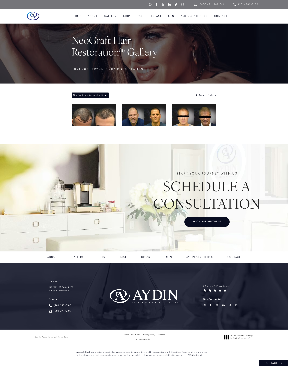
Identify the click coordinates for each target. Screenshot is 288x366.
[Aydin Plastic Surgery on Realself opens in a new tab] (182, 4)
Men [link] (171, 16)
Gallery (91, 69)
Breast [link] (156, 16)
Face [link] (141, 16)
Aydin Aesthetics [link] (194, 16)
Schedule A (207, 192)
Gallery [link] (110, 16)
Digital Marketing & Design (242, 337)
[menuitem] (150, 4)
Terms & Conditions (131, 335)
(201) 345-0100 (195, 355)
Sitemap (161, 335)
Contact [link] (220, 16)
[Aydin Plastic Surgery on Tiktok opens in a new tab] (175, 4)
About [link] (93, 16)
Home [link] (77, 16)
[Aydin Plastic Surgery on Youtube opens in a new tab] (162, 4)
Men (104, 69)
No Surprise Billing (144, 339)
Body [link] (127, 16)
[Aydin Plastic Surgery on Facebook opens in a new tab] (156, 4)
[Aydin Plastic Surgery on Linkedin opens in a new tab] (169, 4)
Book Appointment (207, 221)
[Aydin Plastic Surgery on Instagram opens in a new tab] (150, 4)
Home (76, 69)
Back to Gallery (207, 95)
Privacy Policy (149, 335)
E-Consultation (212, 4)
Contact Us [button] (273, 363)
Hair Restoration (127, 69)
